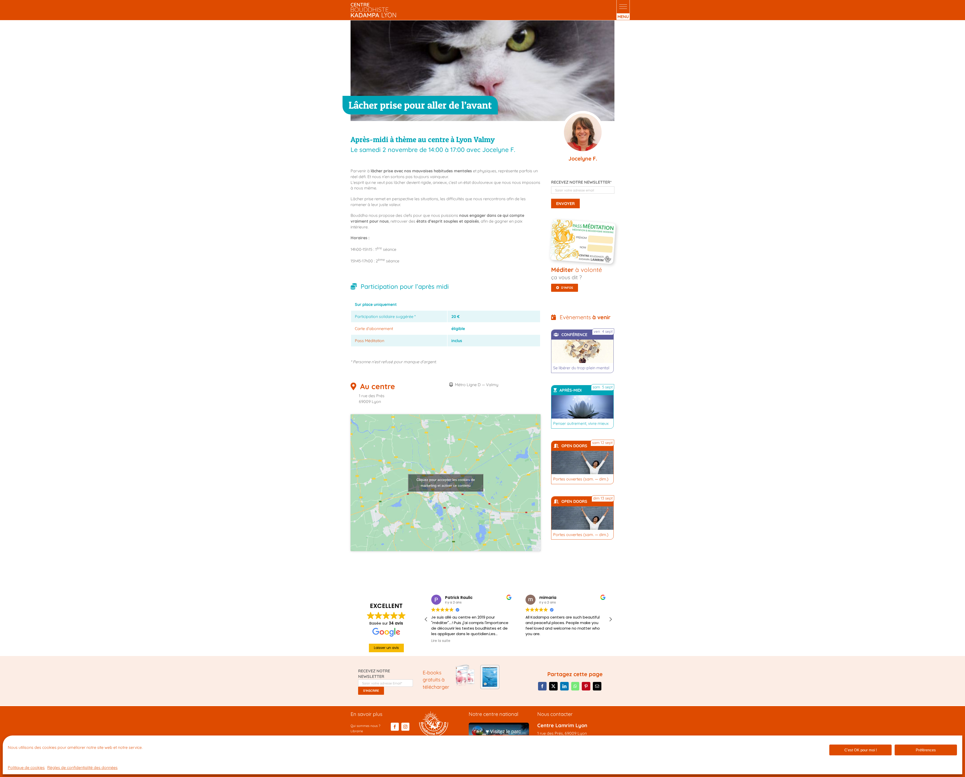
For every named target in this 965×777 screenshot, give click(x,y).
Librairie (357, 731)
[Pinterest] (586, 686)
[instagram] (405, 727)
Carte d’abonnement (374, 328)
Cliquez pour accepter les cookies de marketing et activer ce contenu (445, 482)
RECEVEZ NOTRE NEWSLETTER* (581, 182)
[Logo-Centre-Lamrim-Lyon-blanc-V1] (373, 4)
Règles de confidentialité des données (82, 767)
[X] (553, 686)
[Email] (597, 686)
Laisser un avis (386, 647)
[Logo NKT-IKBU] (433, 713)
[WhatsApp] (575, 686)
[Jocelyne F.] (582, 133)
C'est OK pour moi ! (860, 750)
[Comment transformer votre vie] (465, 666)
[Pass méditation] (584, 223)
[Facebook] (542, 686)
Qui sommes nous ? (365, 726)
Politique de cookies (26, 767)
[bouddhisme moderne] (489, 666)
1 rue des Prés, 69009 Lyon (562, 733)
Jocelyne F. (582, 158)
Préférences (926, 750)
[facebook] (395, 727)
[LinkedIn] (564, 686)
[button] (623, 6)
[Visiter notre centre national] (499, 724)
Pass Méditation (369, 340)
